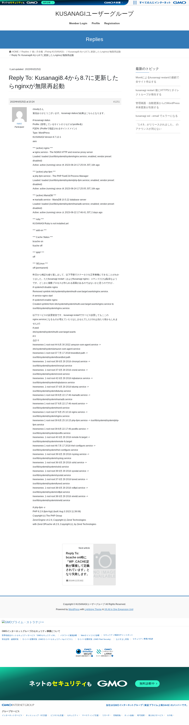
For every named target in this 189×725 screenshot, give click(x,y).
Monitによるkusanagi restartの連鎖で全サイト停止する (157, 79)
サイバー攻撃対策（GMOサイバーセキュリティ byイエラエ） (48, 639)
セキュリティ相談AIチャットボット (118, 635)
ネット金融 (129, 715)
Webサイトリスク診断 (90, 635)
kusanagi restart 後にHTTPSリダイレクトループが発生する (157, 92)
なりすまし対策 (122, 639)
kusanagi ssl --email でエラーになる (157, 115)
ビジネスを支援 (57, 715)
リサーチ (106, 715)
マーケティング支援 (90, 715)
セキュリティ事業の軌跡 (143, 639)
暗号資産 (141, 715)
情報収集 (117, 715)
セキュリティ (72, 715)
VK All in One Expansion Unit (118, 609)
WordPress (74, 609)
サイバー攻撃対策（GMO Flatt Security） (95, 639)
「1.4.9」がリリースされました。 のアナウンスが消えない (157, 126)
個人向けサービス (155, 715)
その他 (169, 715)
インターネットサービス (12, 715)
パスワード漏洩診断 (68, 635)
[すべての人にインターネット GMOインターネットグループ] (163, 2)
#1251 (116, 101)
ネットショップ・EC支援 (36, 715)
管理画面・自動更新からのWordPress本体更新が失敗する (158, 105)
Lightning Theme (93, 609)
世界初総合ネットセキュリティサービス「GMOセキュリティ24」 (29, 635)
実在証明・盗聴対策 (10, 639)
